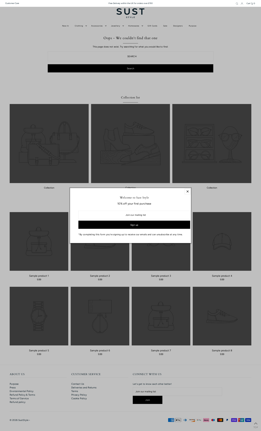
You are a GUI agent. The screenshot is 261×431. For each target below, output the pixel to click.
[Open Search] (237, 3)
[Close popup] (187, 191)
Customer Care (12, 3)
